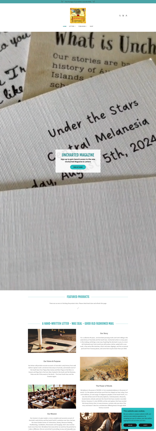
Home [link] (64, 26)
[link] (78, 15)
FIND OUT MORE (78, 167)
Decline (130, 425)
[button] (123, 15)
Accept (145, 425)
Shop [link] (91, 26)
